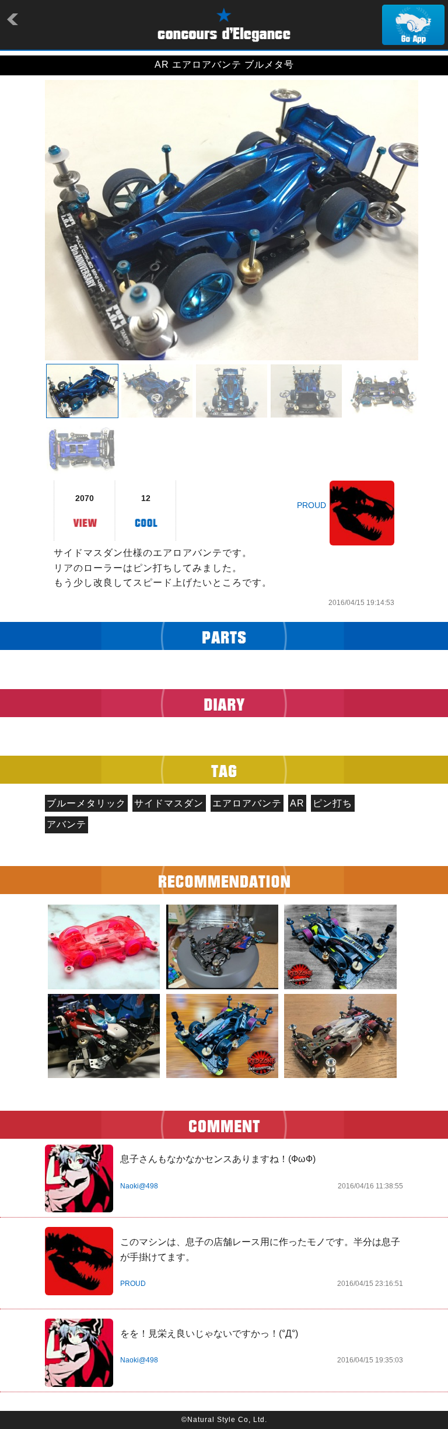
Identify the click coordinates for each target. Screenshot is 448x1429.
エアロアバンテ (247, 803)
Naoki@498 (139, 1186)
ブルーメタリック (86, 803)
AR (297, 803)
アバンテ (66, 824)
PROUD (311, 505)
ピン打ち (332, 803)
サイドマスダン (169, 803)
